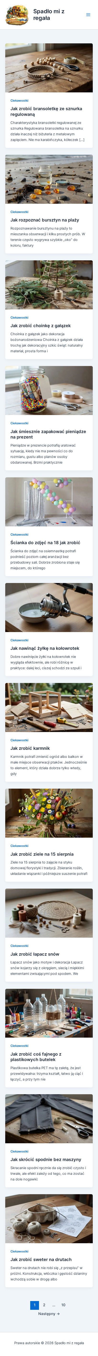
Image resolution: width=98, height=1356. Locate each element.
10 (63, 1305)
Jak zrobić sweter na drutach (41, 1259)
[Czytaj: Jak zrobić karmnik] (49, 707)
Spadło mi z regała (48, 14)
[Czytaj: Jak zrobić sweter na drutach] (49, 1218)
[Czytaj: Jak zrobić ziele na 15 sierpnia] (49, 813)
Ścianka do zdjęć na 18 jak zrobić (45, 542)
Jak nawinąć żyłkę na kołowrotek (44, 648)
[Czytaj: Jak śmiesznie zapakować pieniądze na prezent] (49, 390)
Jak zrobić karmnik (30, 748)
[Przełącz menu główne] (88, 15)
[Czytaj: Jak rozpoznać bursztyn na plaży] (49, 179)
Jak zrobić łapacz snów (34, 954)
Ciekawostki (19, 100)
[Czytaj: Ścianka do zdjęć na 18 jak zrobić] (49, 501)
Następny (49, 1313)
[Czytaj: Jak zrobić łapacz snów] (49, 913)
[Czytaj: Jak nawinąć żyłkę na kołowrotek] (49, 607)
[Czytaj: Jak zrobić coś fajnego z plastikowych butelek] (49, 1013)
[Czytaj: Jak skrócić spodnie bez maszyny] (49, 1118)
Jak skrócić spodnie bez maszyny (45, 1159)
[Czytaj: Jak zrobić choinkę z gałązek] (49, 285)
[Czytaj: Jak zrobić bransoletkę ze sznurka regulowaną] (49, 68)
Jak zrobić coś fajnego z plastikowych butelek (35, 1056)
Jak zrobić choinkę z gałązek (40, 325)
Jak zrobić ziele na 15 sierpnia (42, 854)
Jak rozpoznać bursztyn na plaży (44, 219)
